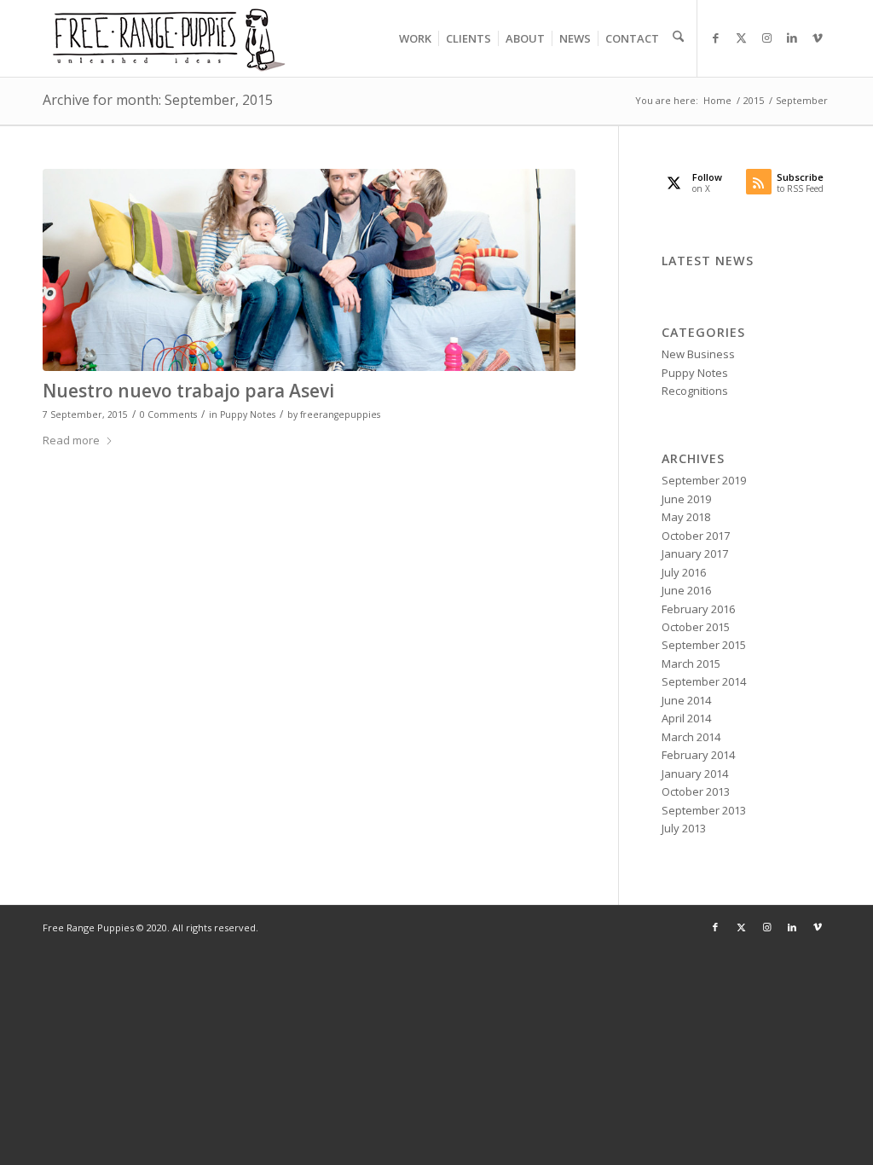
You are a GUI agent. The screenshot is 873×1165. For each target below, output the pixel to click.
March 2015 (691, 663)
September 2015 (704, 644)
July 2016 (684, 572)
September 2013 (704, 810)
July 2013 (684, 828)
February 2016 (698, 609)
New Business (698, 354)
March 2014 (691, 737)
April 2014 (686, 718)
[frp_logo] (170, 38)
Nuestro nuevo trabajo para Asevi (188, 391)
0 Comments (168, 414)
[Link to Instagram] (766, 37)
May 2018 (686, 517)
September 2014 (704, 681)
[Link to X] (741, 37)
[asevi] (309, 270)
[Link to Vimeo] (817, 37)
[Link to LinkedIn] (792, 37)
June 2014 (686, 700)
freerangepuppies (340, 414)
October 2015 (696, 627)
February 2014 (698, 754)
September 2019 (704, 480)
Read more (71, 440)
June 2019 (686, 499)
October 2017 (696, 535)
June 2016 (686, 590)
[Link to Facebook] (715, 37)
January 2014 (695, 773)
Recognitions (695, 390)
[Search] (675, 38)
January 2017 (695, 553)
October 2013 (696, 791)
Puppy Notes (247, 414)
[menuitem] (415, 38)
